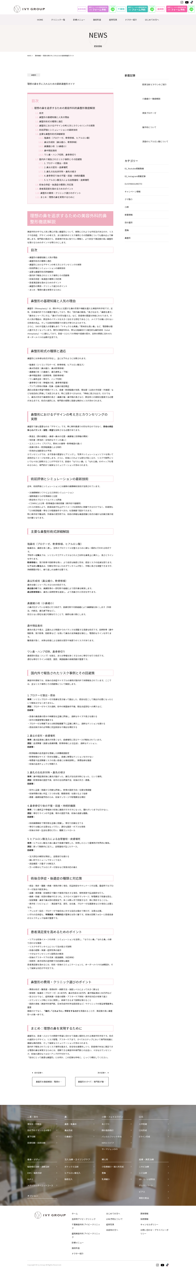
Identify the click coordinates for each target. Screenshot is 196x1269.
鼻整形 (128, 237)
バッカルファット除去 (112, 1136)
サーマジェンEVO (110, 1149)
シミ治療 (143, 1172)
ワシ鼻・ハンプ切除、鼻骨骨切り (60, 154)
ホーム (75, 1213)
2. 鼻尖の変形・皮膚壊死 (56, 167)
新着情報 (129, 214)
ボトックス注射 (72, 1166)
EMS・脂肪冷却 (34, 1172)
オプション (32, 1195)
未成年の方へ (112, 1229)
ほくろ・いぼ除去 (147, 1179)
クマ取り (129, 199)
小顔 (127, 207)
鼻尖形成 (69, 1130)
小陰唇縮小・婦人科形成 (113, 1166)
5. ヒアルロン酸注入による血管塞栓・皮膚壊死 (66, 179)
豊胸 (127, 230)
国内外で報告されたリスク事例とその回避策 (60, 159)
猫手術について (149, 127)
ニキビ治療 (144, 1166)
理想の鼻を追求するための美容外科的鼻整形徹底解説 (64, 108)
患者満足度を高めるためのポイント (56, 188)
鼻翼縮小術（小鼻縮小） (56, 146)
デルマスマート (146, 1185)
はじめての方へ (152, 19)
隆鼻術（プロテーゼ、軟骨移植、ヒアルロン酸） (67, 137)
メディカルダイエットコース (40, 1185)
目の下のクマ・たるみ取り (39, 1130)
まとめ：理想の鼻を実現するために (57, 197)
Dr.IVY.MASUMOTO (133, 183)
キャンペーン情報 (133, 191)
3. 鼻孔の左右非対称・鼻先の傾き (60, 171)
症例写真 (113, 19)
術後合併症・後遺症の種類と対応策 (56, 184)
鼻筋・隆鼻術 (71, 1124)
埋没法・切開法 (34, 1124)
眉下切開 (31, 1136)
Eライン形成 (144, 1136)
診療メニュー (79, 19)
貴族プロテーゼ (149, 113)
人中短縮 (143, 1124)
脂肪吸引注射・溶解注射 (38, 1166)
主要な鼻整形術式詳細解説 (52, 133)
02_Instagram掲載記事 (135, 176)
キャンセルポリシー (149, 1224)
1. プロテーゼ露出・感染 (56, 163)
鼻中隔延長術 (50, 150)
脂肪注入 (69, 1179)
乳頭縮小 (106, 1179)
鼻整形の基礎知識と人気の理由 (54, 117)
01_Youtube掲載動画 (134, 168)
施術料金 (97, 19)
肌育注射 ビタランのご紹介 (154, 84)
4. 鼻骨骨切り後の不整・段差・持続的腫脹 (64, 175)
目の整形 (129, 222)
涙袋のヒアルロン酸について (155, 141)
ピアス (142, 1191)
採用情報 (144, 1219)
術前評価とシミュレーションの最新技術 (58, 129)
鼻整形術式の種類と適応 (51, 121)
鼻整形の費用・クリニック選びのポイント (60, 193)
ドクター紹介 (131, 19)
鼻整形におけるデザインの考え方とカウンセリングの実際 (67, 125)
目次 (41, 113)
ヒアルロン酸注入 (73, 1172)
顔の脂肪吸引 (108, 1130)
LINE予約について (114, 1219)
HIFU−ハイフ (108, 1142)
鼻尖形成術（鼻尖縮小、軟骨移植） (61, 142)
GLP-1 (30, 1179)
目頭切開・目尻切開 (36, 1142)
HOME (40, 19)
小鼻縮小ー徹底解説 (151, 98)
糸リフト (106, 1124)
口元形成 (143, 1130)
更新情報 (38, 55)
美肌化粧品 (144, 1198)
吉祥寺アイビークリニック (84, 1219)
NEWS (29, 55)
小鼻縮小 (69, 1136)
